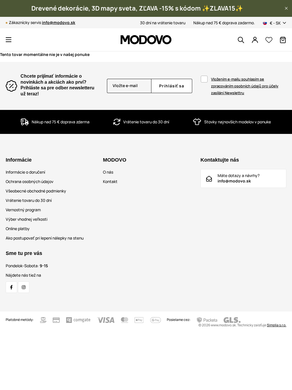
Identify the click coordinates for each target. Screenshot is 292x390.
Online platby (18, 228)
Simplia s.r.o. (276, 325)
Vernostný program (23, 209)
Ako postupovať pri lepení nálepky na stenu (45, 238)
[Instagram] (23, 287)
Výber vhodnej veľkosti (26, 219)
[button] (286, 8)
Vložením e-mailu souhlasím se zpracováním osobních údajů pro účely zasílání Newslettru (244, 86)
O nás (108, 172)
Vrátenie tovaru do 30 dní (29, 200)
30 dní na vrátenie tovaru (162, 22)
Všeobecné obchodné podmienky (36, 191)
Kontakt (110, 181)
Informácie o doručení (25, 172)
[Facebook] (11, 287)
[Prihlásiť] (255, 40)
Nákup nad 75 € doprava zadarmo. (224, 22)
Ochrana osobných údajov (29, 181)
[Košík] (282, 40)
